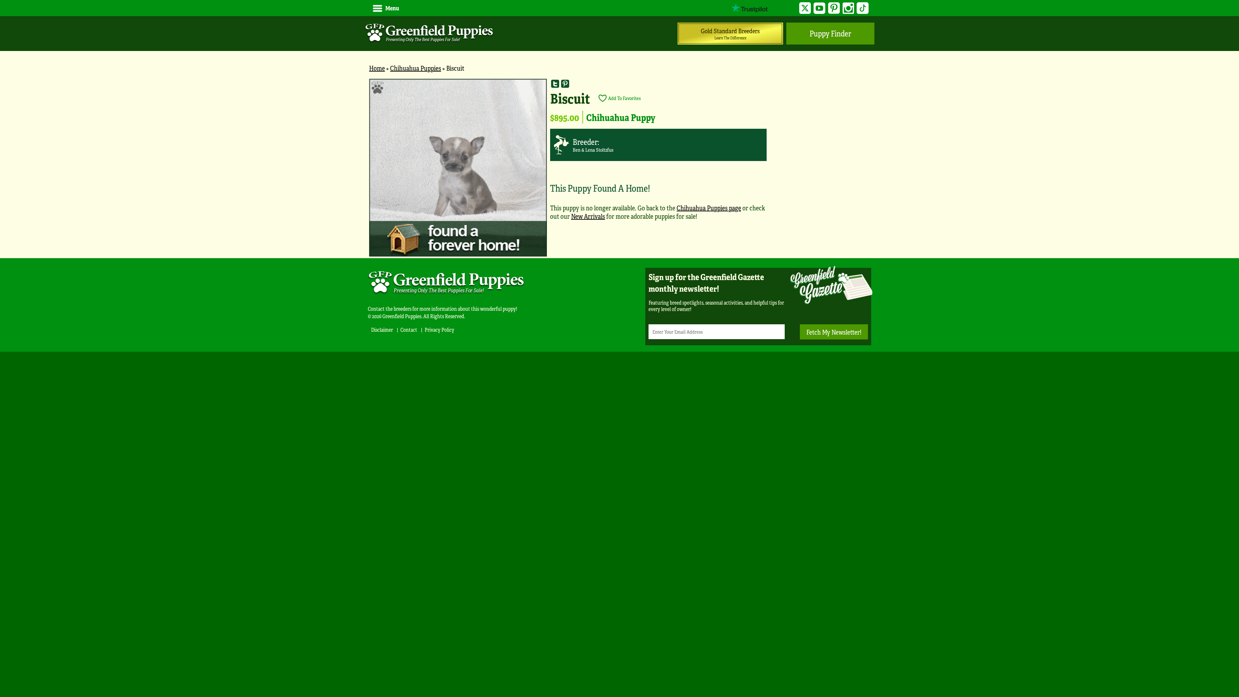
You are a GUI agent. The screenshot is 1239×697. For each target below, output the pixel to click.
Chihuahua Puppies (415, 68)
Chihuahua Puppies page (709, 207)
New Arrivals (588, 216)
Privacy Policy (439, 329)
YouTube (819, 8)
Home (377, 68)
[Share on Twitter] (555, 84)
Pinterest (834, 8)
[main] (619, 168)
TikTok (863, 8)
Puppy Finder (830, 33)
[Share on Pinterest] (565, 84)
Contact (408, 329)
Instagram (848, 8)
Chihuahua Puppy (620, 117)
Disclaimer (382, 329)
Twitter (805, 8)
